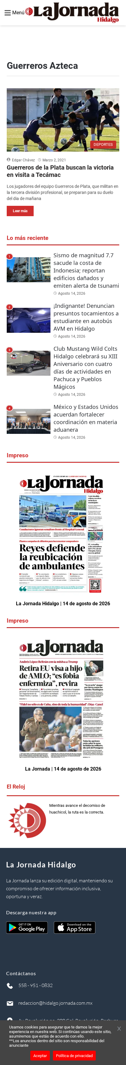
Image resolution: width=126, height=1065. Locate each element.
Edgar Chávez (23, 160)
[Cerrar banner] (119, 1029)
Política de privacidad (74, 1055)
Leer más (20, 211)
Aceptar (40, 1055)
